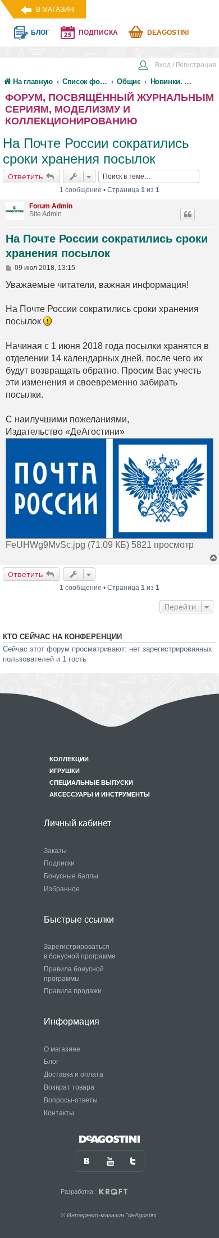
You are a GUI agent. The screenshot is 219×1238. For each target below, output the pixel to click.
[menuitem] (177, 66)
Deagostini (168, 32)
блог (40, 32)
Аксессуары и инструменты (99, 794)
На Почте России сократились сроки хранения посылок (96, 151)
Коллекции (69, 759)
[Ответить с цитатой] (187, 214)
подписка (98, 32)
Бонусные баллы (71, 876)
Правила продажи (73, 991)
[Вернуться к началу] (214, 558)
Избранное (62, 889)
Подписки (59, 863)
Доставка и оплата (73, 1074)
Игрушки (64, 770)
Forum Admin (50, 206)
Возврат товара (69, 1087)
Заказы (55, 851)
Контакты (59, 1113)
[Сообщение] (9, 268)
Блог (51, 1061)
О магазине (62, 1049)
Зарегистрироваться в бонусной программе (80, 951)
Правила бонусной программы (74, 974)
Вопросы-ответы (71, 1100)
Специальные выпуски (91, 782)
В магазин (55, 9)
